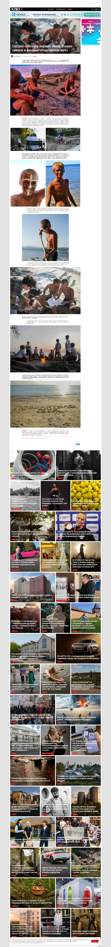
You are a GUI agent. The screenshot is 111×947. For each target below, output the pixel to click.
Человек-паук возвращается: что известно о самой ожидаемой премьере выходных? (32, 465)
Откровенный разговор (47, 753)
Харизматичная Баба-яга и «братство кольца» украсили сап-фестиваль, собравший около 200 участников (55, 679)
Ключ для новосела (62, 600)
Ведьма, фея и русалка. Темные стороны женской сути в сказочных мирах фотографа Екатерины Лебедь (78, 465)
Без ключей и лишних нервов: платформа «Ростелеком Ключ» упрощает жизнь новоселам (78, 587)
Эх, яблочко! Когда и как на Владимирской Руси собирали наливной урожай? (86, 496)
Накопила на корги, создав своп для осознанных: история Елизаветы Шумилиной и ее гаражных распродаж (55, 923)
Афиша (70, 9)
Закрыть (95, 941)
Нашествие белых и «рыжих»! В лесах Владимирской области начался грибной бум (32, 893)
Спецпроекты (60, 9)
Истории (51, 9)
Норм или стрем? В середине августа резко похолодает (86, 923)
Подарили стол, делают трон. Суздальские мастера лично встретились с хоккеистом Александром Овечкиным (78, 832)
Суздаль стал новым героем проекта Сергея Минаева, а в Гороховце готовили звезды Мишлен (78, 771)
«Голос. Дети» (56, 60)
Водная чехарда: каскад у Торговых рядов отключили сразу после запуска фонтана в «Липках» (32, 526)
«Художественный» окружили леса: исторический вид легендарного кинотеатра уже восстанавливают (25, 740)
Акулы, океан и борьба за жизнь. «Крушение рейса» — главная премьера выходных (78, 710)
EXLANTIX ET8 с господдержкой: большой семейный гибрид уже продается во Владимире (78, 648)
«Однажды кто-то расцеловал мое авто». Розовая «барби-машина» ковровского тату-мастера (25, 557)
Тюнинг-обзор (15, 569)
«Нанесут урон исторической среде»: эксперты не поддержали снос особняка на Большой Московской (25, 801)
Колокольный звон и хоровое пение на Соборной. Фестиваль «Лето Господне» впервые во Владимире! (32, 710)
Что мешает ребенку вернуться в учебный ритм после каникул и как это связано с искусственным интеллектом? (32, 648)
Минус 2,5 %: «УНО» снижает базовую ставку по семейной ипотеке (32, 587)
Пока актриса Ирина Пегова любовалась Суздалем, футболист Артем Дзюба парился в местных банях (86, 618)
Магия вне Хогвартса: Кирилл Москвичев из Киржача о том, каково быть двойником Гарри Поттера (55, 801)
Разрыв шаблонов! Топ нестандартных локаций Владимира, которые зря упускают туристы (86, 679)
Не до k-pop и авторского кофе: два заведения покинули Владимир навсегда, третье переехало (55, 557)
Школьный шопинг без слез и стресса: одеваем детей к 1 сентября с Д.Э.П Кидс (32, 832)
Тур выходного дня (16, 508)
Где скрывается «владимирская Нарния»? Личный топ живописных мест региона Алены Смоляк (25, 862)
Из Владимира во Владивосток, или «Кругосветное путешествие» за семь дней (25, 496)
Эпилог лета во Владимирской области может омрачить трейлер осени (25, 679)
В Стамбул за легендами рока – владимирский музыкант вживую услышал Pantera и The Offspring (25, 618)
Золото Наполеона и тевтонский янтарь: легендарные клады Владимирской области (32, 771)
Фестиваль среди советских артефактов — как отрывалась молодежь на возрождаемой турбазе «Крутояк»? (86, 862)
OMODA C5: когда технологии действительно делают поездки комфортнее (55, 862)
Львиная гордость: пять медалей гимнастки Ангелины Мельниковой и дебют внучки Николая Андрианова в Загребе (78, 526)
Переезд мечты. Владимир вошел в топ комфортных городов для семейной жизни (86, 801)
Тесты (74, 508)
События (43, 9)
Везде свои (14, 631)
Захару (53, 157)
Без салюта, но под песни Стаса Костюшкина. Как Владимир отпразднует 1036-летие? (55, 496)
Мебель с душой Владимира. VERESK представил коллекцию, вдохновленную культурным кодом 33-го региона (78, 893)
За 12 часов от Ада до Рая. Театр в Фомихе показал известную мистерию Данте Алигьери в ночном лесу (86, 557)
